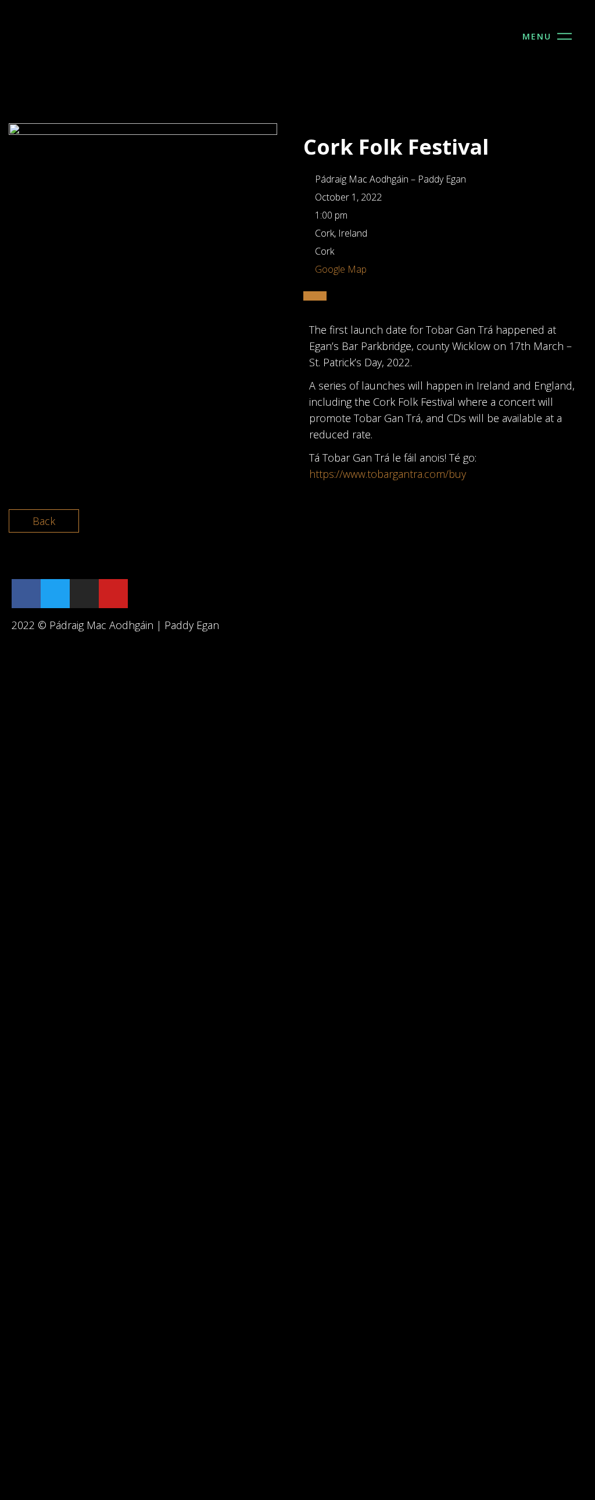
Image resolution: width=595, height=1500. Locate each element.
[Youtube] (113, 593)
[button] (566, 32)
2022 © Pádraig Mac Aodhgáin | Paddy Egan (115, 625)
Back (44, 521)
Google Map (341, 269)
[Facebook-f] (26, 593)
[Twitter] (55, 593)
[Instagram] (84, 593)
